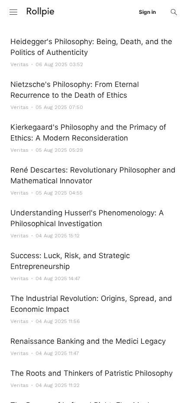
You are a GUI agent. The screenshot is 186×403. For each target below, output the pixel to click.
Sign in (147, 12)
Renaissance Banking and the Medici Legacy (88, 341)
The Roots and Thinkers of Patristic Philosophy (91, 373)
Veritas (19, 64)
